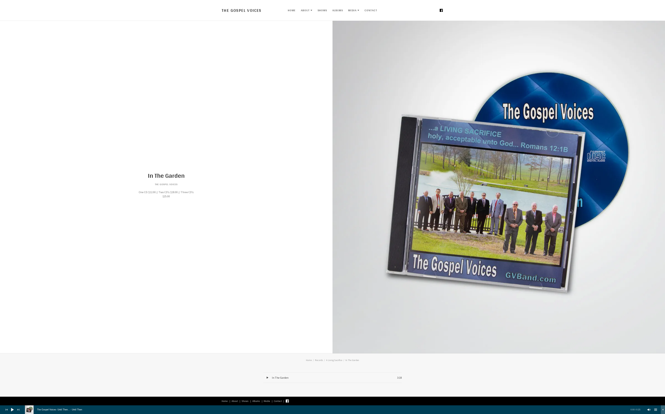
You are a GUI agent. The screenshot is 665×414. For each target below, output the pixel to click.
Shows (322, 10)
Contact (371, 10)
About (306, 10)
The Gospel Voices (241, 10)
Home (291, 10)
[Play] (12, 409)
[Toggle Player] (663, 409)
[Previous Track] (6, 409)
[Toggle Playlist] (655, 409)
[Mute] (649, 409)
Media (353, 10)
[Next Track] (18, 409)
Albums (337, 10)
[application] (332, 409)
